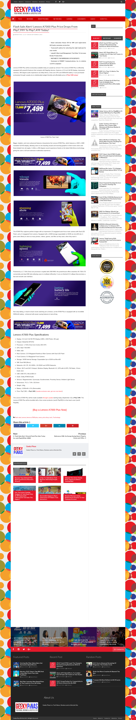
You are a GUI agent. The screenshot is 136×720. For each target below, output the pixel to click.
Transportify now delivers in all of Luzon (106, 680)
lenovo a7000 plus (32, 417)
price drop (46, 417)
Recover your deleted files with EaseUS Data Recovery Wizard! (24, 479)
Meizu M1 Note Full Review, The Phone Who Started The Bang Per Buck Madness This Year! (110, 141)
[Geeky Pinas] (27, 9)
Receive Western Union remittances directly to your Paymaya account (75, 497)
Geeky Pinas (16, 718)
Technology (56, 417)
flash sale (18, 417)
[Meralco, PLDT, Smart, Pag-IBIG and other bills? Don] (34, 646)
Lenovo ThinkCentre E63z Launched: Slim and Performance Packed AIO (110, 240)
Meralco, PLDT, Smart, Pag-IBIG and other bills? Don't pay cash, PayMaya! (32, 673)
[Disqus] (49, 535)
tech (50, 417)
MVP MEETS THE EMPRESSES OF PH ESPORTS (65, 58)
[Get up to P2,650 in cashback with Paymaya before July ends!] (120, 646)
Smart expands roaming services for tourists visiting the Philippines (110, 184)
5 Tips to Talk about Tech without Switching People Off (48, 479)
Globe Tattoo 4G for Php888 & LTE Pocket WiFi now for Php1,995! (110, 112)
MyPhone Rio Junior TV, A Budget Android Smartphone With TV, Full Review (110, 170)
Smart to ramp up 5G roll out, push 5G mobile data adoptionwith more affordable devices (109, 83)
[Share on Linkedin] (59, 426)
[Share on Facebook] (20, 426)
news (40, 417)
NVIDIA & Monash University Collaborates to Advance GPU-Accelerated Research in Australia (110, 225)
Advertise (35, 1)
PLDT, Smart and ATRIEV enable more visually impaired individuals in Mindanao (110, 155)
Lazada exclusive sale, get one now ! (49, 391)
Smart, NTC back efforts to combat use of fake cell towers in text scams (111, 54)
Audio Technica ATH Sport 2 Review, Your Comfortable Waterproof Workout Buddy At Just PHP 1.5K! (109, 126)
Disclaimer (42, 1)
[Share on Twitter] (33, 426)
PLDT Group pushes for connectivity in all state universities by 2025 (107, 63)
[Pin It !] (73, 426)
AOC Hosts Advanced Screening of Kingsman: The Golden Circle (104, 664)
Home (15, 1)
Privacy (48, 1)
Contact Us (28, 1)
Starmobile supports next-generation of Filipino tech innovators (49, 497)
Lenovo (24, 417)
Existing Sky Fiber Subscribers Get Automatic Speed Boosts (31, 664)
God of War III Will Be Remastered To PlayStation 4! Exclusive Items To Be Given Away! (110, 198)
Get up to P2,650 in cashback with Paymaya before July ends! (120, 642)
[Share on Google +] (46, 426)
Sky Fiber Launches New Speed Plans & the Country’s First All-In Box (32, 682)
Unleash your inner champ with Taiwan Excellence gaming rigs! (73, 479)
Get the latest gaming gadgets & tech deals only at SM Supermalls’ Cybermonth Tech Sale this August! (24, 496)
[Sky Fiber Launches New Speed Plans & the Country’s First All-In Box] (62, 646)
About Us (21, 1)
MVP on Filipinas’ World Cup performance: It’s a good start (109, 212)
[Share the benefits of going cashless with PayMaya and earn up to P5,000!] (91, 646)
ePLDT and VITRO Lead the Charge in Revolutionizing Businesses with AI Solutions (109, 44)
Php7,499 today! (72, 75)
